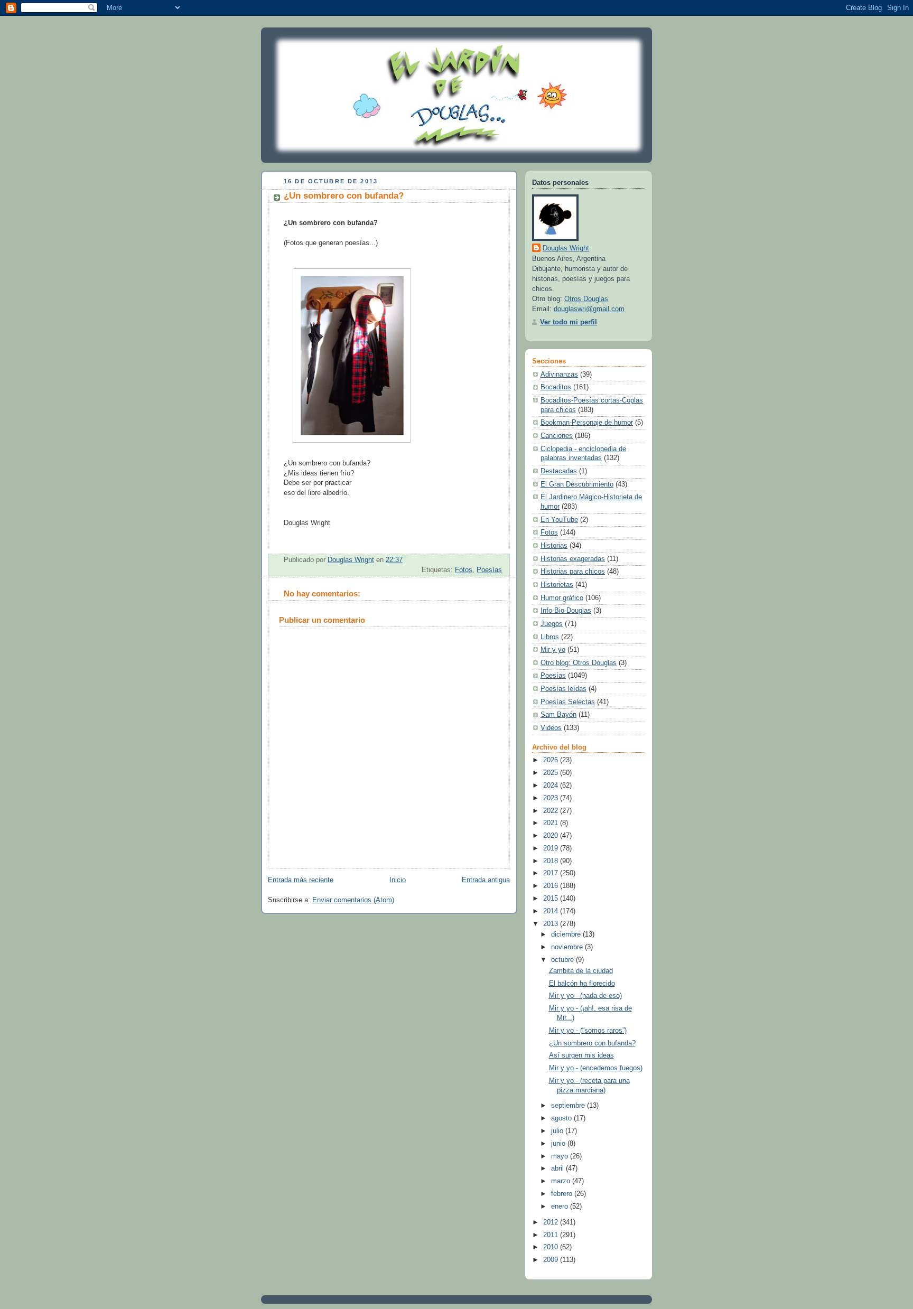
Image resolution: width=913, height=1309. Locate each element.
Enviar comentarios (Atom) (353, 900)
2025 (551, 773)
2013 (551, 924)
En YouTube (559, 519)
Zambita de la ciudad (581, 971)
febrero (562, 1194)
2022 (551, 811)
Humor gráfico (562, 598)
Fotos (463, 570)
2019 (551, 848)
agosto (562, 1118)
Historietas (557, 584)
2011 (551, 1235)
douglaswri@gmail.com (589, 309)
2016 (551, 886)
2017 (551, 873)
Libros (550, 637)
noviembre (568, 947)
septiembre (569, 1105)
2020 (551, 835)
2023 (551, 798)
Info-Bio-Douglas (566, 610)
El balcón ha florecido (582, 983)
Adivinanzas (559, 374)
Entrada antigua (486, 880)
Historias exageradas (573, 559)
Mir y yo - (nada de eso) (585, 995)
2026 (551, 760)
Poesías (489, 570)
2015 (551, 898)
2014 (551, 911)
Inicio (397, 880)
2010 (551, 1247)
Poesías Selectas (568, 702)
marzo (561, 1181)
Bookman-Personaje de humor (587, 422)
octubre (563, 960)
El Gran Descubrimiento (577, 484)
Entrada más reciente (300, 880)
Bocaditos (556, 387)
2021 (551, 823)
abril (558, 1168)
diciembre (567, 934)
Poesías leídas (563, 689)
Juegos (552, 624)
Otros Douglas (586, 299)
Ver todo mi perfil (568, 322)
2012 (551, 1222)
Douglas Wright (566, 248)
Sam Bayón (558, 714)
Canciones (557, 436)
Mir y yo (553, 649)
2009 (551, 1260)
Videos (551, 728)
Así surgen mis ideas (581, 1055)
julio (558, 1131)
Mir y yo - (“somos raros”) (588, 1030)
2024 (551, 785)
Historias (554, 545)
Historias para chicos (573, 571)
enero (560, 1206)
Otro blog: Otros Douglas (579, 663)
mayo (560, 1156)
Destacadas (559, 471)
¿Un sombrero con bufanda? (592, 1043)
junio (559, 1143)
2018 (551, 861)
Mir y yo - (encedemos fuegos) (595, 1068)
